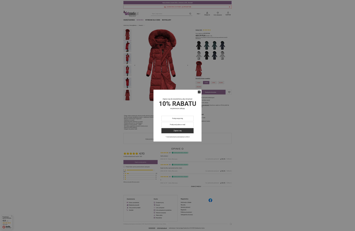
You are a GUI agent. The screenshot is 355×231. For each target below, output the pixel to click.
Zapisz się (178, 131)
